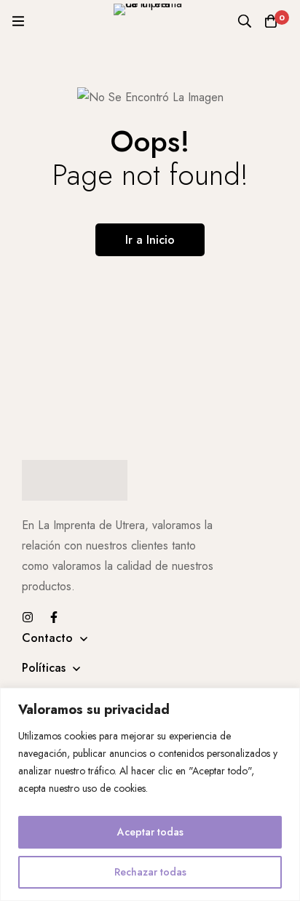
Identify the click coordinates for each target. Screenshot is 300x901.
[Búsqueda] (245, 21)
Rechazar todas (150, 872)
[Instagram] (27, 617)
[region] (150, 794)
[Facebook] (54, 617)
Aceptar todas (150, 832)
